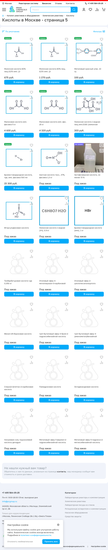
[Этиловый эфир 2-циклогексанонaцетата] (89, 263)
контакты (61, 471)
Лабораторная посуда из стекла (79, 505)
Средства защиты (73, 516)
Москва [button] (8, 3)
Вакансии (46, 3)
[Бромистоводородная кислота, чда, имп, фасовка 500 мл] (19, 158)
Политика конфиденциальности (70, 546)
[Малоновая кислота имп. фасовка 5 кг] (19, 105)
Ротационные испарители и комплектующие (85, 509)
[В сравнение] (31, 44)
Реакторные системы (28, 3)
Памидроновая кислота (50, 387)
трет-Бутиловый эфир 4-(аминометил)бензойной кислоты (85, 336)
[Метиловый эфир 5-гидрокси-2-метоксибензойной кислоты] (89, 422)
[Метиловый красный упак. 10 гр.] (89, 52)
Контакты (70, 3)
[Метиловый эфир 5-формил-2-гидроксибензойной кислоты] (54, 422)
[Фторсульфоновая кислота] (19, 210)
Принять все (51, 541)
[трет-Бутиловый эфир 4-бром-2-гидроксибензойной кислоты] (54, 316)
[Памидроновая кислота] (54, 369)
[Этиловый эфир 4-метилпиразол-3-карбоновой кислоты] (54, 263)
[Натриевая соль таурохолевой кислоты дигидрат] (19, 422)
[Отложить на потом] (31, 39)
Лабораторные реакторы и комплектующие (85, 497)
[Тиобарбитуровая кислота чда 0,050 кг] (19, 263)
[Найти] (74, 9)
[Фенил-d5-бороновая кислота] (19, 316)
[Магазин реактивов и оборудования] (4, 15)
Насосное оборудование (76, 512)
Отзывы (58, 3)
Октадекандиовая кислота (86, 387)
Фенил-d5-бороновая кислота (17, 334)
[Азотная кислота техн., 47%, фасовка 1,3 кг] (54, 158)
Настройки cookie (98, 546)
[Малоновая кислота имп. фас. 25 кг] (54, 105)
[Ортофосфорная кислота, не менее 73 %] (89, 158)
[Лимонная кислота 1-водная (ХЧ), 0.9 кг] (54, 210)
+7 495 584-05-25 (95, 3)
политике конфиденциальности (35, 535)
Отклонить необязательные (20, 541)
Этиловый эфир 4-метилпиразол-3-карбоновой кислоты (52, 283)
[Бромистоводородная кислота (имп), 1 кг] (89, 210)
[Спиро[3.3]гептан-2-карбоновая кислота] (19, 369)
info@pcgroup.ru (9, 501)
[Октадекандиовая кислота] (89, 369)
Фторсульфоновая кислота (16, 228)
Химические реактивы (75, 501)
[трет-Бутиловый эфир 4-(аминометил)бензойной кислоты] (89, 316)
